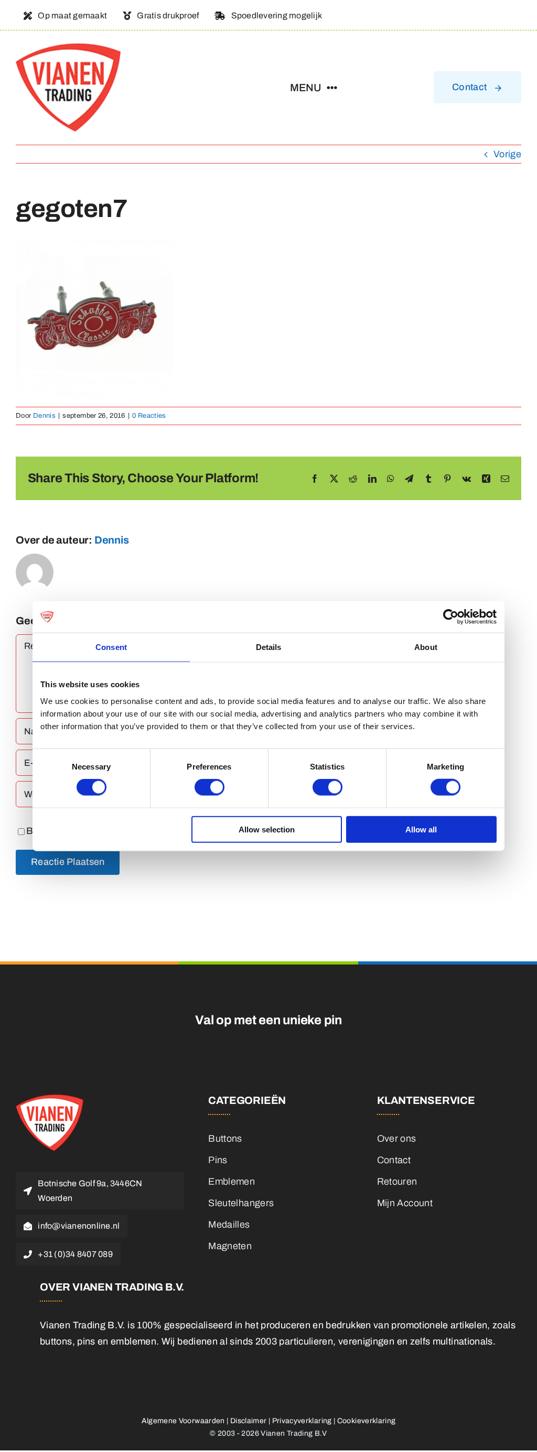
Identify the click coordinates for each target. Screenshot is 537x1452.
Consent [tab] (111, 647)
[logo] (68, 48)
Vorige (507, 154)
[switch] (209, 787)
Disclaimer (248, 1421)
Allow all (421, 829)
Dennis (44, 415)
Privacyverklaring (302, 1421)
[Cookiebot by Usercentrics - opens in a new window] (451, 617)
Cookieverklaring (366, 1421)
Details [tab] (269, 647)
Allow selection (267, 829)
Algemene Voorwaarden (183, 1421)
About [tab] (425, 647)
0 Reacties (149, 415)
